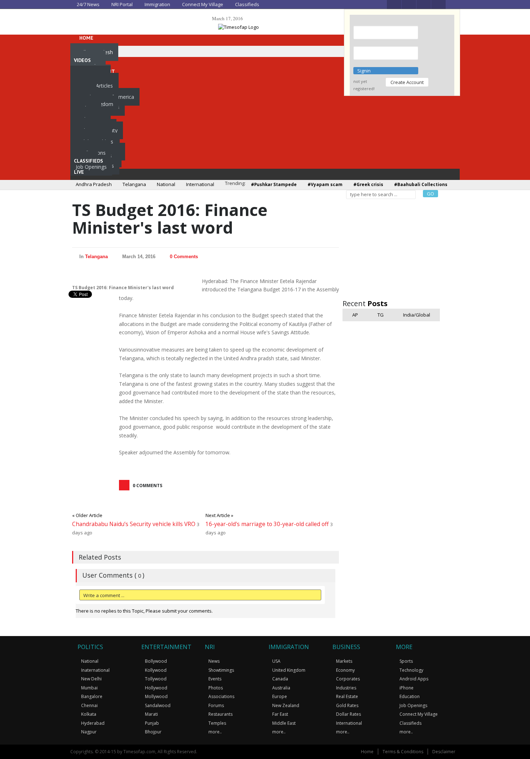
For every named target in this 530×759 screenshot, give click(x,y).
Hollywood (156, 688)
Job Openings (91, 166)
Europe (279, 696)
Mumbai (89, 688)
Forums (216, 705)
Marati (151, 714)
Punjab (152, 723)
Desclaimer (443, 752)
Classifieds (246, 4)
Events (214, 679)
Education (409, 696)
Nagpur (89, 732)
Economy (345, 670)
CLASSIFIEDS (88, 161)
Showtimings (221, 670)
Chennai (89, 705)
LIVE (79, 172)
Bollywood (156, 661)
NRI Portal (121, 4)
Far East (280, 714)
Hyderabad (93, 723)
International (200, 184)
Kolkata (88, 714)
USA (276, 661)
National (166, 184)
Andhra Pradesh (94, 184)
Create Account (407, 82)
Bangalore (91, 696)
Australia (281, 688)
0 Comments (184, 256)
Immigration (156, 4)
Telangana (134, 184)
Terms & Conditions (403, 752)
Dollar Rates (348, 714)
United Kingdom (288, 670)
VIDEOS (82, 60)
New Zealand (285, 705)
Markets (344, 661)
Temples (217, 723)
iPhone (406, 688)
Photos (215, 688)
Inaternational (95, 670)
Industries (346, 688)
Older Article (87, 515)
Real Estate (347, 696)
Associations (221, 696)
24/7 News (88, 4)
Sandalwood (158, 705)
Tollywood (156, 679)
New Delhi (91, 679)
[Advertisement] (397, 248)
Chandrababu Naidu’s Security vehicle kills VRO (134, 524)
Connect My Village (202, 4)
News (214, 661)
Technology (411, 670)
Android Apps (413, 679)
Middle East (284, 723)
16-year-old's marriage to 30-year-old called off (268, 524)
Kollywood (156, 670)
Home (367, 752)
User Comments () (113, 575)
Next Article (219, 515)
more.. (215, 732)
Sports (406, 661)
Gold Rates (347, 705)
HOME (85, 38)
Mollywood (156, 696)
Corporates (348, 679)
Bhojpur (153, 732)
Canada (280, 679)
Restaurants (220, 714)
